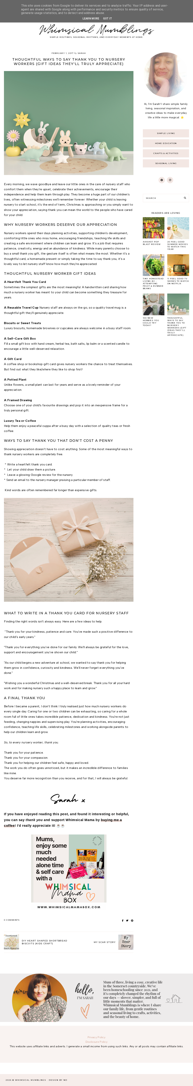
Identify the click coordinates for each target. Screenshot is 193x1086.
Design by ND (58, 1080)
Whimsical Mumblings (96, 30)
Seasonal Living (166, 163)
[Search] (185, 198)
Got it (107, 18)
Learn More (91, 18)
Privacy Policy (96, 1037)
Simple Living (166, 133)
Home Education (166, 143)
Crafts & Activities (165, 153)
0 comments (11, 920)
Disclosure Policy (96, 1041)
